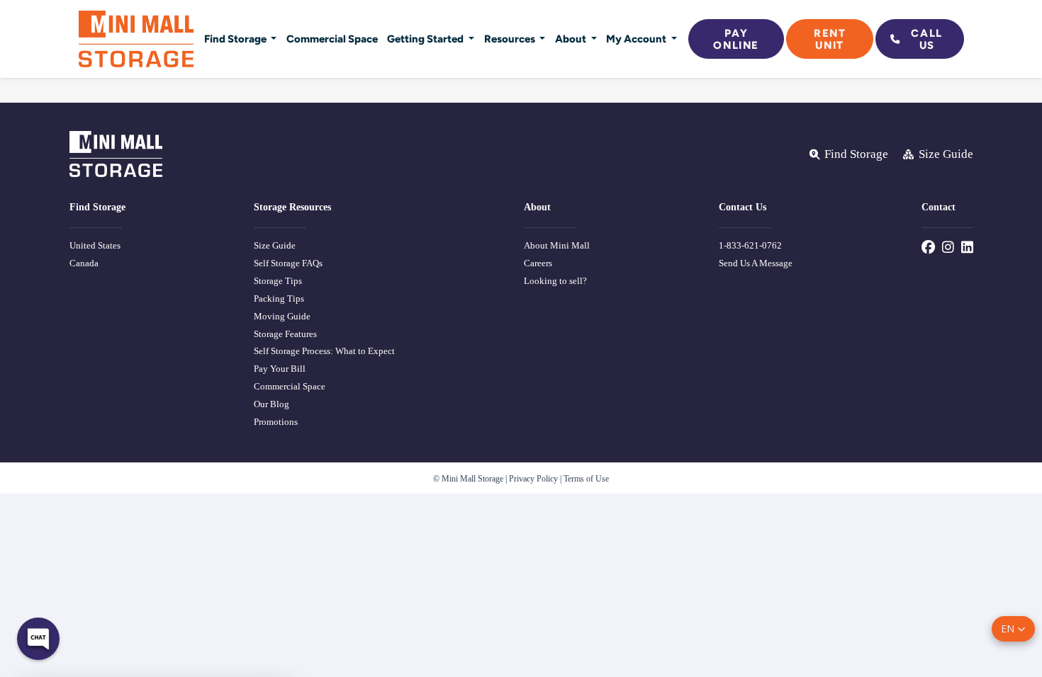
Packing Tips (279, 298)
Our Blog (271, 404)
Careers (538, 263)
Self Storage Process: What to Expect (324, 351)
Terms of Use (586, 479)
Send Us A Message (755, 263)
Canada (84, 263)
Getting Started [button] (426, 39)
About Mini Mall (557, 245)
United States (95, 245)
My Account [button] (637, 39)
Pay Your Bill (280, 368)
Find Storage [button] (236, 39)
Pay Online (736, 39)
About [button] (571, 39)
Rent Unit (830, 39)
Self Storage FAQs (288, 263)
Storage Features (285, 334)
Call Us (926, 39)
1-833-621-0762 (750, 245)
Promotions (276, 421)
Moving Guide (282, 316)
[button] (1013, 628)
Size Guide (275, 245)
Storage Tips (278, 280)
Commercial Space (332, 39)
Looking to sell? (555, 280)
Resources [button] (510, 39)
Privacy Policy (533, 479)
